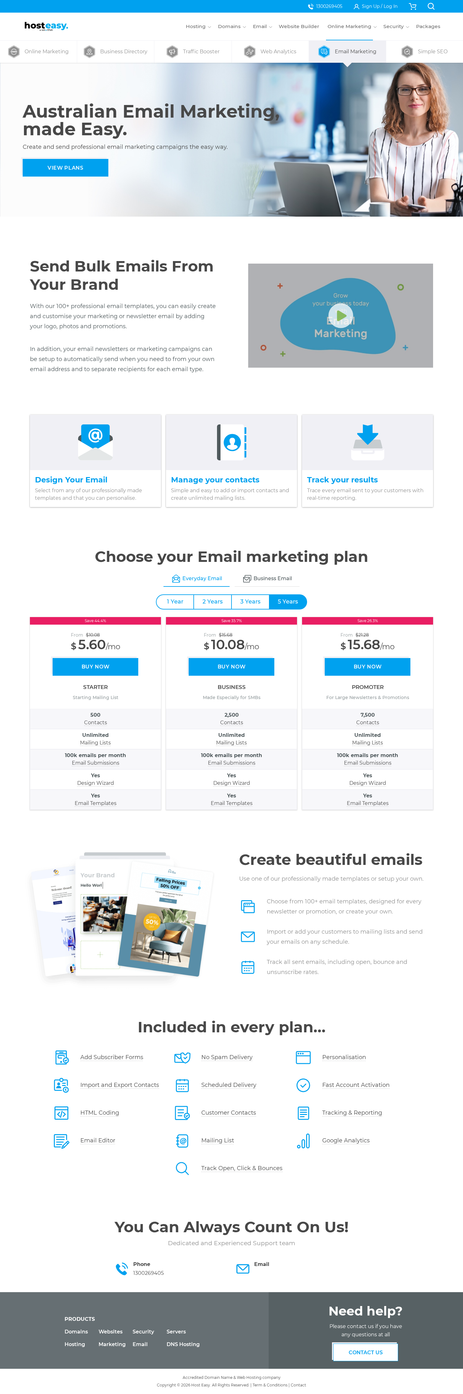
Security (143, 1332)
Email (140, 1344)
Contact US (366, 1353)
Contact (298, 1385)
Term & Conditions (270, 1385)
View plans (65, 168)
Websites (111, 1332)
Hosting (75, 1344)
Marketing (112, 1344)
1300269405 (329, 6)
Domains (76, 1332)
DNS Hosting (183, 1344)
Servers (176, 1332)
